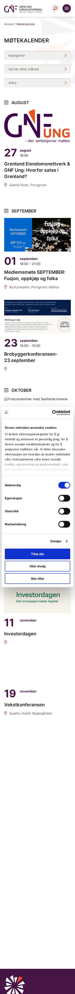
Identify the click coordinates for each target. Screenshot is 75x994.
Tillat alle (37, 554)
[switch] (64, 498)
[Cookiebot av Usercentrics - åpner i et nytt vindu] (53, 413)
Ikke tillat (37, 578)
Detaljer (56, 541)
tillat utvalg (38, 566)
